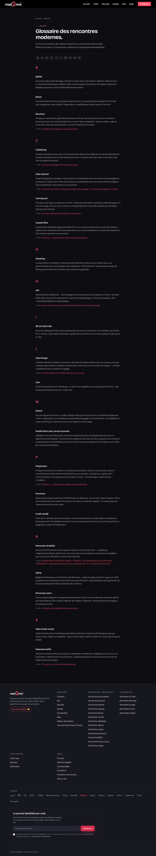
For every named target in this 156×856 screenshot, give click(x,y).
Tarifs (95, 4)
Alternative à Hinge (127, 704)
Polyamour (41, 466)
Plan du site (62, 778)
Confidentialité (63, 766)
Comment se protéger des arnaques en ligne (60, 129)
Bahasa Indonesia (52, 795)
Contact (60, 758)
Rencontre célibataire (97, 721)
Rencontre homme (96, 717)
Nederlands (129, 795)
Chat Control (42, 174)
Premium (40, 493)
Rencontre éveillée (45, 545)
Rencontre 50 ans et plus (98, 741)
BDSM (39, 76)
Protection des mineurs (67, 774)
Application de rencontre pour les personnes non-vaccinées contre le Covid (79, 563)
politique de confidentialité (41, 836)
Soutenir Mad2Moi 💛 (21, 709)
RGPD (39, 573)
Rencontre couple (95, 729)
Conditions (61, 770)
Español (111, 795)
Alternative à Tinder (128, 696)
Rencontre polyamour (97, 733)
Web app (13, 762)
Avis (124, 4)
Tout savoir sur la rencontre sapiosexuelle (59, 664)
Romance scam (44, 593)
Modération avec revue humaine (52, 431)
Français (83, 795)
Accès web (14, 758)
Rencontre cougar (95, 745)
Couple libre (42, 222)
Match (39, 410)
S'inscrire (144, 4)
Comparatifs (62, 713)
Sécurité (105, 4)
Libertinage (42, 358)
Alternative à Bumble (128, 700)
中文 (25, 795)
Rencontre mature (96, 725)
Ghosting (40, 258)
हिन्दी (19, 795)
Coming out (41, 198)
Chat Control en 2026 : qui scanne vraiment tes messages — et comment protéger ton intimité (80, 189)
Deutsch (101, 795)
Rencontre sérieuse (96, 700)
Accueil (86, 4)
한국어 (32, 795)
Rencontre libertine (96, 704)
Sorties (116, 4)
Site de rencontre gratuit (98, 696)
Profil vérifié (42, 514)
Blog (131, 4)
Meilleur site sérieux (65, 721)
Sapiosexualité (43, 649)
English (92, 795)
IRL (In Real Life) (44, 326)
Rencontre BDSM (95, 737)
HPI (37, 290)
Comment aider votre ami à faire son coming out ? (62, 213)
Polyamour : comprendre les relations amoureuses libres (64, 237)
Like (38, 382)
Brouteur (40, 114)
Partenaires (15, 766)
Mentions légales (64, 762)
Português (14, 801)
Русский (74, 795)
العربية (12, 795)
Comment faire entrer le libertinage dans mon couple (63, 373)
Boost (39, 97)
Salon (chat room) (45, 629)
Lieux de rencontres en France (69, 725)
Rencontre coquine (96, 709)
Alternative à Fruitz (127, 709)
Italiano (119, 795)
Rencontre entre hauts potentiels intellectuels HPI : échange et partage (71, 305)
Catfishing (41, 149)
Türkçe (65, 795)
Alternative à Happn (128, 713)
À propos (60, 696)
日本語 (40, 795)
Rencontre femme (95, 713)
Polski (139, 795)
